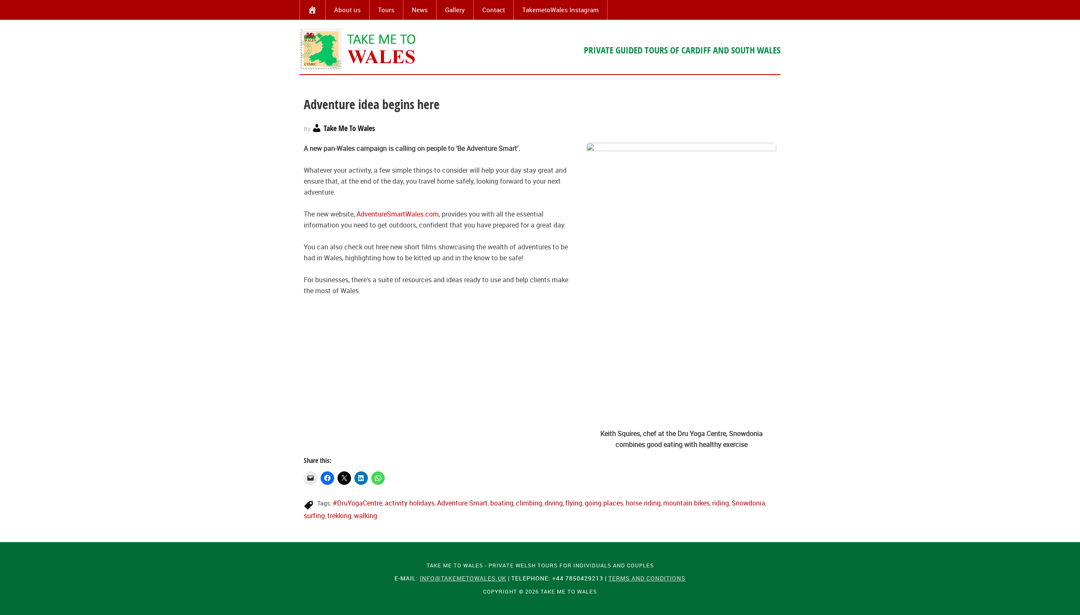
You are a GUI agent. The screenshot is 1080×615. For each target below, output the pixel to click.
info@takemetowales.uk (463, 578)
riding (720, 503)
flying (573, 503)
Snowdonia (748, 503)
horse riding (643, 503)
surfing (314, 515)
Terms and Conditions (647, 578)
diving (554, 503)
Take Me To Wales (359, 49)
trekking (339, 515)
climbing (529, 503)
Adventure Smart (462, 503)
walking (365, 515)
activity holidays (410, 503)
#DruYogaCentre (357, 503)
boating (501, 503)
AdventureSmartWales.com (397, 214)
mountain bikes (686, 503)
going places (604, 503)
